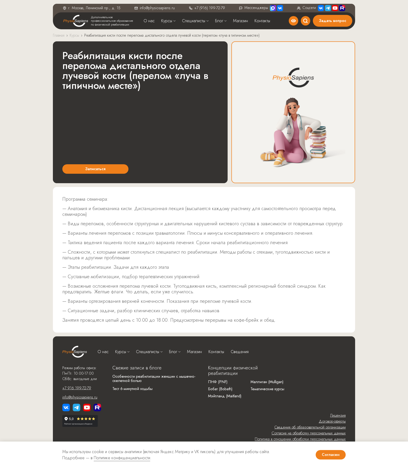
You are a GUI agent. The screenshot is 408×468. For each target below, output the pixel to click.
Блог (219, 21)
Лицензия (338, 415)
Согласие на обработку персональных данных (309, 433)
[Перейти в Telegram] (328, 8)
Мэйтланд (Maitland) (225, 396)
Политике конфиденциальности (122, 458)
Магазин (240, 21)
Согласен (331, 454)
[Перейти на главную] (74, 352)
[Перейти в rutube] (342, 8)
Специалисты (193, 21)
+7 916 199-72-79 (76, 388)
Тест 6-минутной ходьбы (132, 388)
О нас (149, 21)
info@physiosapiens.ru (157, 8)
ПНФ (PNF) (218, 382)
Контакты (262, 21)
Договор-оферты (332, 421)
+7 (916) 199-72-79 (209, 8)
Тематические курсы (267, 389)
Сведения (240, 352)
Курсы (166, 21)
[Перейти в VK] (280, 8)
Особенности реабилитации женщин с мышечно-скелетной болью (154, 378)
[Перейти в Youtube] (335, 8)
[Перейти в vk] (66, 407)
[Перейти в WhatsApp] (273, 8)
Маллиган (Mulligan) (267, 382)
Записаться (95, 169)
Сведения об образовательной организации (310, 427)
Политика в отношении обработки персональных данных (300, 439)
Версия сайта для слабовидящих (293, 21)
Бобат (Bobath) (220, 389)
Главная (58, 35)
